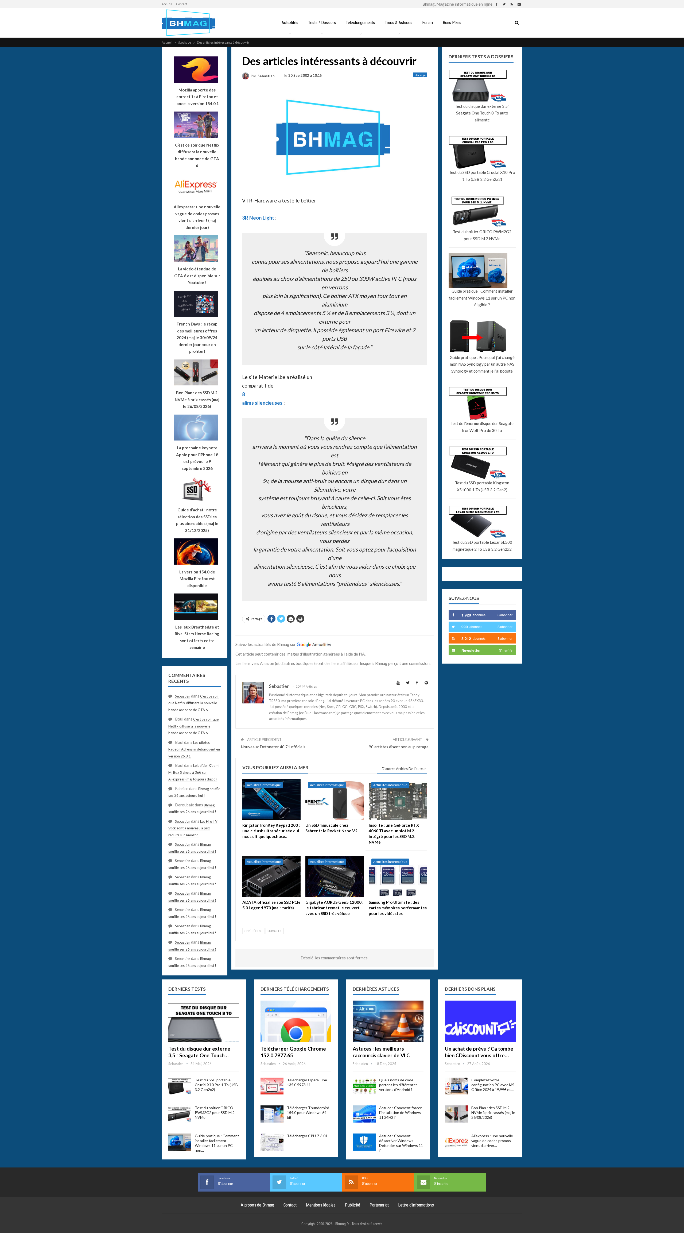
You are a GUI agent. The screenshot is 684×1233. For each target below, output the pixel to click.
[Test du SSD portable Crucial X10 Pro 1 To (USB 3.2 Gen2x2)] (179, 1086)
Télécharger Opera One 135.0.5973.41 (307, 1082)
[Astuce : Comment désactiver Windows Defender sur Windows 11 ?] (364, 1142)
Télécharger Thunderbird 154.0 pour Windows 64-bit (308, 1112)
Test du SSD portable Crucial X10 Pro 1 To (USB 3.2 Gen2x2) (482, 176)
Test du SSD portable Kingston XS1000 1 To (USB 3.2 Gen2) (482, 486)
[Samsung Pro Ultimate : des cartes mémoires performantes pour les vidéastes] (398, 876)
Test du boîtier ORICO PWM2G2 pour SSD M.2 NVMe (482, 235)
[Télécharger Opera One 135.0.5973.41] (272, 1086)
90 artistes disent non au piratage (399, 746)
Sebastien (182, 696)
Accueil (167, 4)
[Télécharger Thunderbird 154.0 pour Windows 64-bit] (272, 1114)
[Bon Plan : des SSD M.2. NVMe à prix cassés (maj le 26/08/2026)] (456, 1114)
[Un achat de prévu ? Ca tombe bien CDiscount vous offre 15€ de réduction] (480, 1021)
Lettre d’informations (416, 1205)
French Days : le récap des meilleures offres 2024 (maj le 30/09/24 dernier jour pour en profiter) (197, 337)
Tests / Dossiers (322, 22)
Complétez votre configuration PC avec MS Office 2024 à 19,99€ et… (492, 1085)
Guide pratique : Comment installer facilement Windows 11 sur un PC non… (217, 1143)
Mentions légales (321, 1205)
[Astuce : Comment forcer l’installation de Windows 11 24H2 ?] (364, 1114)
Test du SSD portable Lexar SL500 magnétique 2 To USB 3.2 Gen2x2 (482, 546)
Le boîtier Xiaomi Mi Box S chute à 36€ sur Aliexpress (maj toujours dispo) (193, 772)
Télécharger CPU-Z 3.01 (307, 1136)
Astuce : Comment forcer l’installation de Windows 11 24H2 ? (400, 1112)
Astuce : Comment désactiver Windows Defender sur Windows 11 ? (401, 1143)
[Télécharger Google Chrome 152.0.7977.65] (296, 1021)
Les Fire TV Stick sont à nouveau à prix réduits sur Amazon (192, 828)
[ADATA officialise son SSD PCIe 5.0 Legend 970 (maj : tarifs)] (271, 876)
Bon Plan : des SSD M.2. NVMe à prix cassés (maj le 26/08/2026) (493, 1112)
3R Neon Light (258, 218)
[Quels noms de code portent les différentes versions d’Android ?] (364, 1086)
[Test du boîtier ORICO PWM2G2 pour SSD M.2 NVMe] (179, 1114)
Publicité (352, 1205)
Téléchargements (360, 22)
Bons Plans (452, 22)
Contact (181, 4)
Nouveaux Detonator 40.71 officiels (273, 746)
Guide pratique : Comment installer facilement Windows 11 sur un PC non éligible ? (482, 298)
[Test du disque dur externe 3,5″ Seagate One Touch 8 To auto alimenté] (203, 1021)
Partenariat (379, 1205)
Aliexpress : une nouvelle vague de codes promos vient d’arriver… (492, 1141)
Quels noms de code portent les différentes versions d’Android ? (398, 1085)
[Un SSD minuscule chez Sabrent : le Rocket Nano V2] (334, 799)
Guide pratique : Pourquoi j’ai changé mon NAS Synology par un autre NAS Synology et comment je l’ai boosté (482, 364)
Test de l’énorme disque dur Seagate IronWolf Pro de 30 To (482, 427)
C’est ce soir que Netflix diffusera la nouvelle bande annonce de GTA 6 (193, 703)
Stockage (420, 74)
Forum (427, 22)
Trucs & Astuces (398, 22)
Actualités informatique (264, 785)
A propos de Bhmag (257, 1205)
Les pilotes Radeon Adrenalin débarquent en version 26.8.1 (194, 749)
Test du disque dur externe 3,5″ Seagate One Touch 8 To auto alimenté (482, 113)
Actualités (290, 22)
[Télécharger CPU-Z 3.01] (272, 1142)
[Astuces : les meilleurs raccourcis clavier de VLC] (388, 1021)
